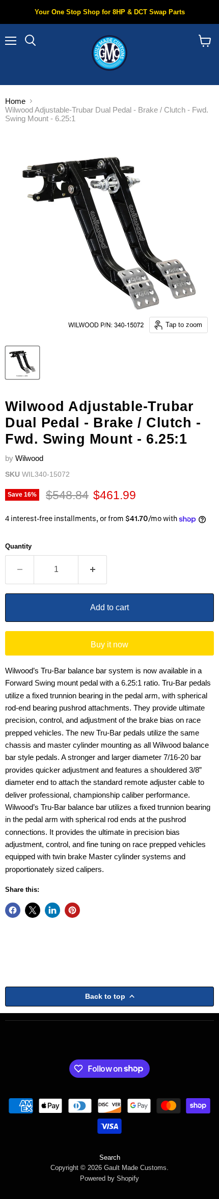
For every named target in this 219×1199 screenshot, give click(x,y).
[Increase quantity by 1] (92, 569)
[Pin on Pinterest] (72, 910)
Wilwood (29, 458)
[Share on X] (32, 910)
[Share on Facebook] (12, 910)
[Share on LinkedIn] (52, 910)
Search (109, 1157)
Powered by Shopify (109, 1178)
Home (15, 101)
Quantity (18, 546)
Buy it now (109, 644)
